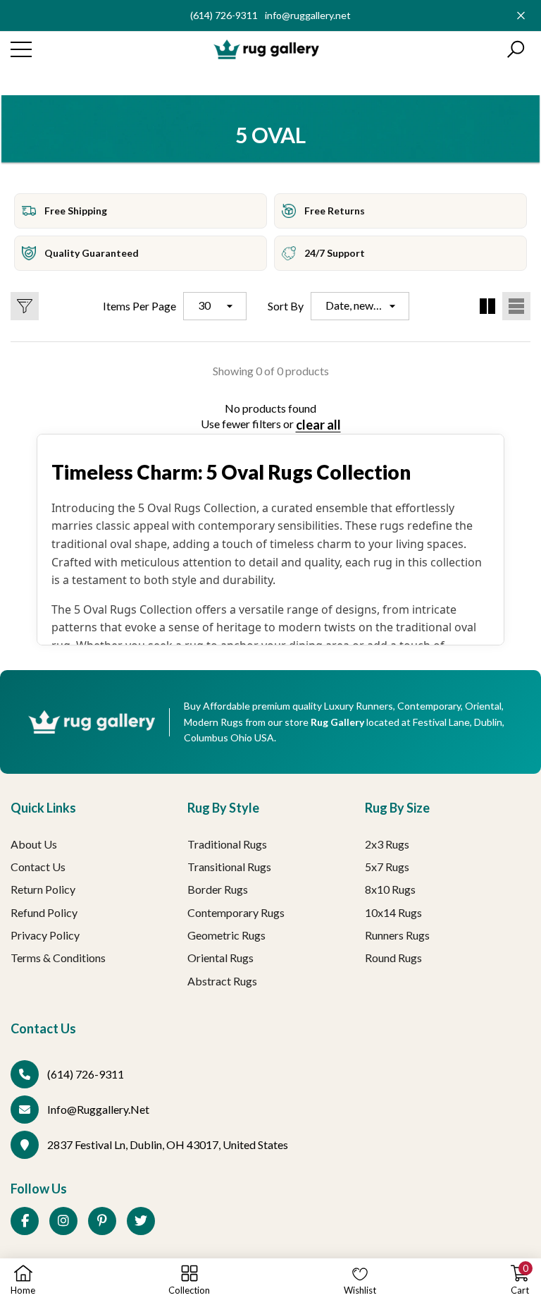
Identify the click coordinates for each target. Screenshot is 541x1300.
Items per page (139, 305)
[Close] (520, 15)
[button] (515, 49)
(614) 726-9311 (224, 15)
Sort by (286, 305)
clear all (318, 424)
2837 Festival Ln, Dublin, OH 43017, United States (167, 1144)
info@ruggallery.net (308, 15)
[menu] (21, 49)
